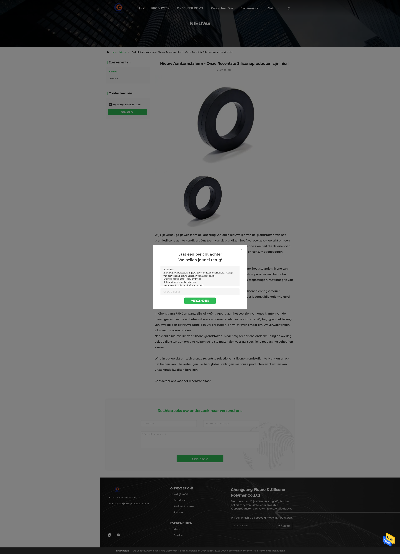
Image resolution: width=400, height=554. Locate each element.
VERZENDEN (200, 300)
